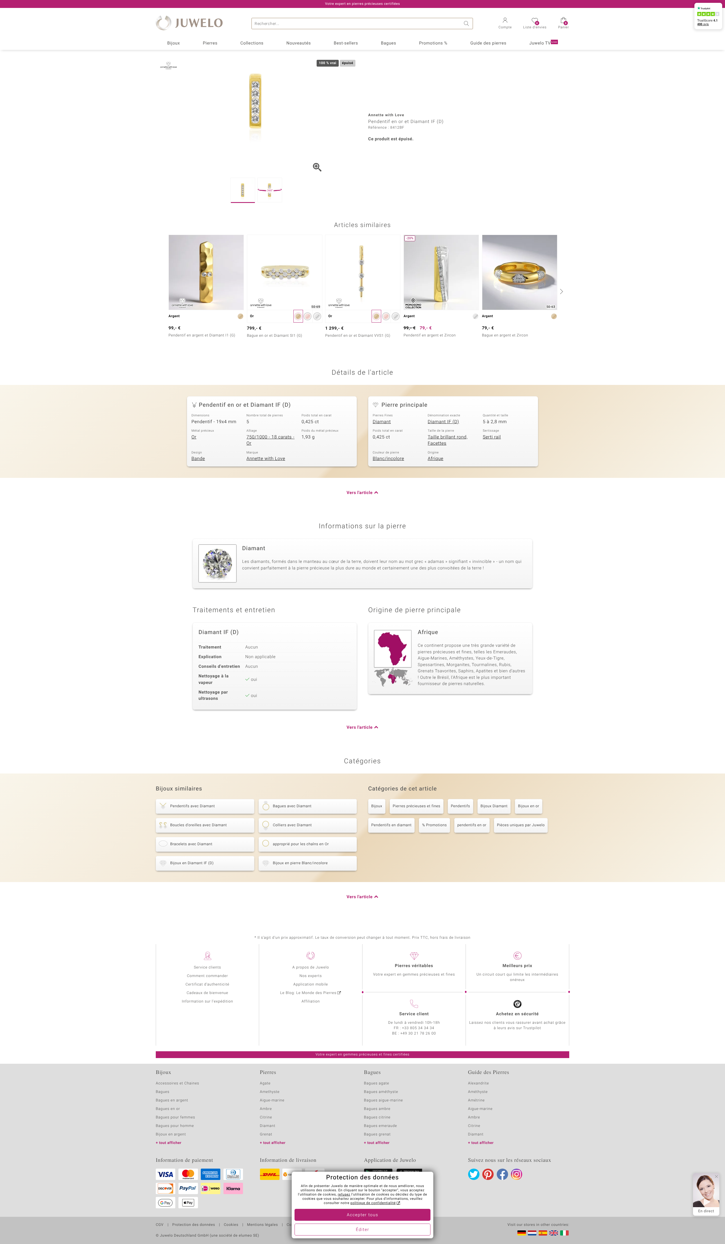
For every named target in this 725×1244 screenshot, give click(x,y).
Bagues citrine (377, 1117)
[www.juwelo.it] (564, 1232)
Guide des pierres (488, 43)
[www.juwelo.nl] (532, 1232)
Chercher (467, 23)
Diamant (382, 421)
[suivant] (561, 291)
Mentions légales (262, 1225)
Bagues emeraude (380, 1126)
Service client (414, 1014)
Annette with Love (265, 458)
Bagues (388, 43)
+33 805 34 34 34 (418, 1028)
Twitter (473, 1174)
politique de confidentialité (373, 1203)
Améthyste (478, 1092)
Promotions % (433, 43)
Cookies (231, 1225)
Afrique (435, 458)
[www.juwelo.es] (543, 1232)
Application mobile (310, 984)
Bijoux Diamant (494, 806)
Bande (198, 458)
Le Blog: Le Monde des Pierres (308, 993)
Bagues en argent (172, 1100)
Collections (252, 43)
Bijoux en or (528, 806)
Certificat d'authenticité (207, 984)
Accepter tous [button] (362, 1215)
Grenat (266, 1134)
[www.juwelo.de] (521, 1232)
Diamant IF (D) (443, 421)
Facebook (502, 1174)
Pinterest (488, 1174)
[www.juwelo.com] (553, 1232)
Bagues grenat (377, 1134)
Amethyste (270, 1092)
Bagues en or (168, 1109)
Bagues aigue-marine (383, 1100)
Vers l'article (360, 493)
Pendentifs (460, 806)
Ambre (266, 1109)
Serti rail (492, 437)
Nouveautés (298, 43)
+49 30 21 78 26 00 (418, 1033)
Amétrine (476, 1100)
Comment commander (207, 976)
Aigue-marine (272, 1100)
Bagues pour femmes (175, 1117)
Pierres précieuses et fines (416, 806)
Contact (294, 1225)
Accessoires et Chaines (177, 1083)
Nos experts (310, 976)
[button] (505, 24)
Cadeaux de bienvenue (207, 993)
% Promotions (434, 825)
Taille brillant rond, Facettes (448, 440)
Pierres (210, 43)
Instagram (516, 1174)
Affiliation (311, 1001)
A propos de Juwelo (310, 967)
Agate (265, 1083)
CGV (160, 1225)
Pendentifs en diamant (391, 825)
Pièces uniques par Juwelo (521, 825)
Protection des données (193, 1225)
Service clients (207, 967)
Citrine (266, 1117)
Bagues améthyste (381, 1092)
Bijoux (173, 43)
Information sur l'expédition (207, 1001)
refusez (344, 1194)
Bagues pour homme (175, 1126)
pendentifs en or (472, 825)
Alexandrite (478, 1083)
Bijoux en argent (171, 1134)
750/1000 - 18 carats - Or (270, 440)
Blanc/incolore (388, 458)
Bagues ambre (377, 1109)
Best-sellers (346, 43)
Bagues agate (376, 1083)
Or (194, 437)
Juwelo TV (543, 43)
